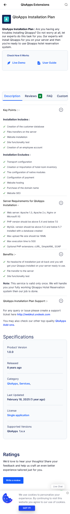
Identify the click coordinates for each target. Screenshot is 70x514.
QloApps (12, 383)
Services (24, 383)
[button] (4, 4)
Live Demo (18, 62)
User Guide (49, 62)
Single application (18, 415)
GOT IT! (27, 508)
